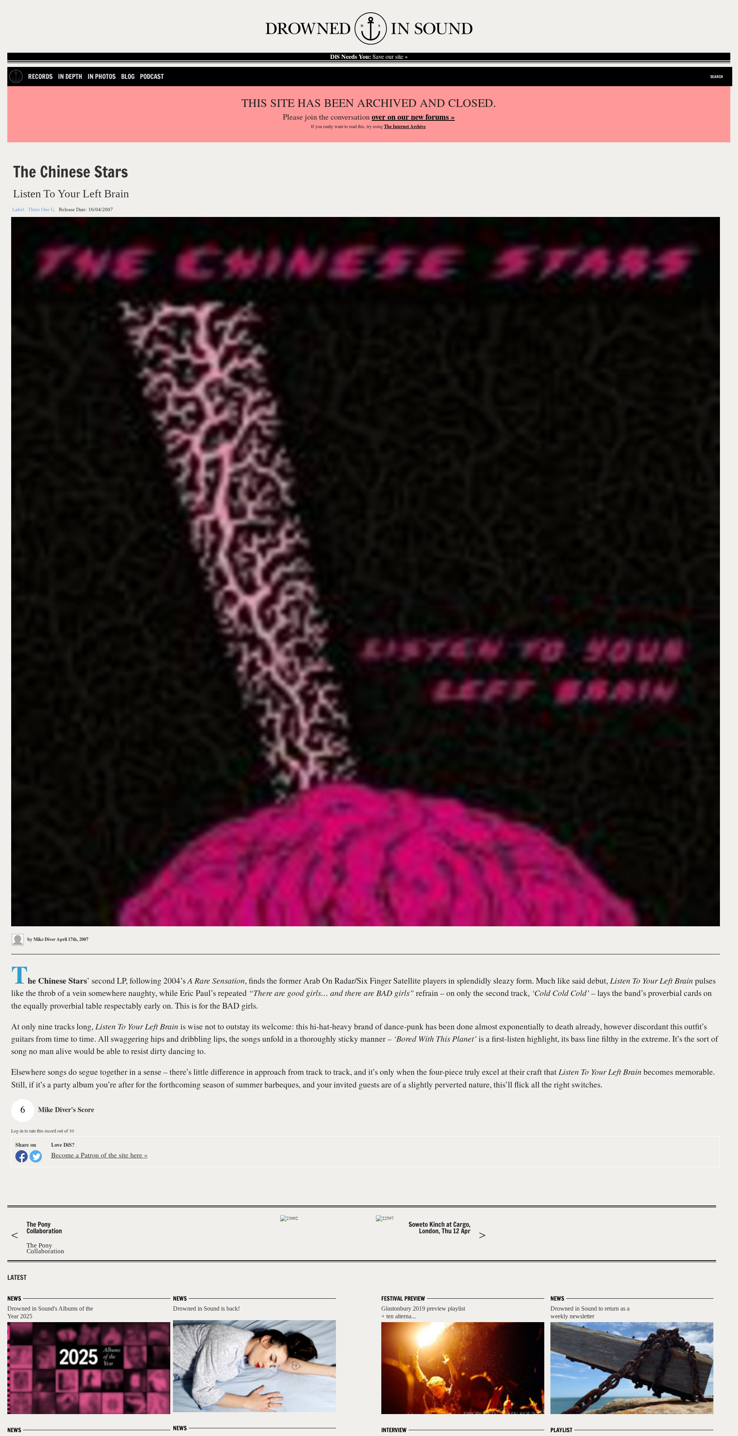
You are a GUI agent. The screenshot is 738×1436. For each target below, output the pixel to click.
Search (716, 76)
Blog (128, 76)
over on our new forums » (413, 116)
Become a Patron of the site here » (99, 1154)
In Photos (102, 76)
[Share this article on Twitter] (36, 1156)
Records (40, 76)
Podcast (152, 76)
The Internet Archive (405, 126)
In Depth (70, 76)
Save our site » (369, 56)
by (40, 939)
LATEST (17, 1277)
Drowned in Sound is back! (206, 1308)
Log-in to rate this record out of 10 (42, 1130)
